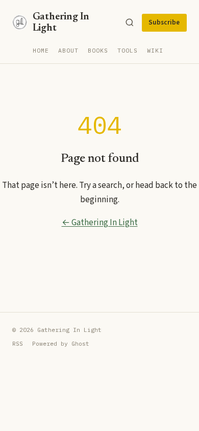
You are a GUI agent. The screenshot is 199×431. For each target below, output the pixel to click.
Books (98, 50)
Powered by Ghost (60, 343)
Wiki (155, 50)
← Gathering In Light (100, 223)
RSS (17, 343)
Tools (127, 50)
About (68, 50)
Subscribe (164, 22)
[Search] (129, 22)
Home (41, 50)
